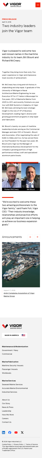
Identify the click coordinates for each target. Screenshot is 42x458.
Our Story (6, 403)
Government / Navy (10, 350)
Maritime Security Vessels (12, 366)
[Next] (37, 237)
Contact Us (6, 422)
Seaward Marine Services (12, 384)
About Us (6, 400)
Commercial (7, 354)
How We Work (8, 415)
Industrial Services (9, 392)
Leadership (6, 411)
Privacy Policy (18, 444)
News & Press (7, 407)
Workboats (6, 373)
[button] (21, 177)
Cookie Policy (7, 444)
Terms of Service (32, 444)
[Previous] (30, 237)
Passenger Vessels (10, 369)
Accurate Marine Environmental (15, 388)
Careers (5, 418)
